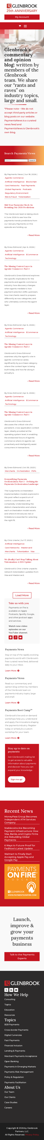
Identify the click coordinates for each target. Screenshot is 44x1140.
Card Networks (12, 185)
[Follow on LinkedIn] (11, 990)
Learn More (10, 671)
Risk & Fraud (11, 197)
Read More (34, 235)
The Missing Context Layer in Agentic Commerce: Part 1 (18, 413)
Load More (22, 595)
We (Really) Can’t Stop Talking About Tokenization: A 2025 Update (21, 560)
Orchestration (23, 471)
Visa (32, 551)
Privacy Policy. (32, 1135)
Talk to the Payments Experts (22, 956)
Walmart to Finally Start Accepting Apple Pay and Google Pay (19, 857)
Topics (7, 1004)
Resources (9, 1015)
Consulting (9, 999)
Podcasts (27, 189)
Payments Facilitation (15, 1082)
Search (32, 160)
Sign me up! (16, 779)
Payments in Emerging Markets (20, 1067)
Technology (10, 258)
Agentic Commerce (14, 178)
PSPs (33, 471)
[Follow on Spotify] (11, 637)
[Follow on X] (6, 990)
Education (9, 1010)
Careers (8, 1108)
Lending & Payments (14, 1051)
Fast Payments (28, 185)
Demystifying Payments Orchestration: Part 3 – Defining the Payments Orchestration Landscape (21, 481)
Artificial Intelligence (14, 182)
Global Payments (13, 189)
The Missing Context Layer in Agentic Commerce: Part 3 (18, 267)
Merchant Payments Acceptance (20, 1056)
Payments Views (15, 174)
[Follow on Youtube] (20, 637)
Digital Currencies (13, 1035)
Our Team (9, 1092)
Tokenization (24, 197)
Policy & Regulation (14, 1077)
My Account (22, 17)
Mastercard (26, 548)
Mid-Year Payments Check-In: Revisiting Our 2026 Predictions (19, 206)
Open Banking (11, 1061)
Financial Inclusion (13, 1045)
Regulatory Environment (16, 193)
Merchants (10, 471)
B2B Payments (11, 1024)
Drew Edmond (14, 247)
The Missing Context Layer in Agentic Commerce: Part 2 (18, 345)
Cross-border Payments (16, 1030)
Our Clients (9, 1097)
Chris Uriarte (13, 540)
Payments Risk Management (18, 1072)
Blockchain (31, 182)
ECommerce (32, 254)
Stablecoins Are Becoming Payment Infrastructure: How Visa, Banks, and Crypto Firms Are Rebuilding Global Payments (21, 834)
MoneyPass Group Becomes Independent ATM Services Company (20, 819)
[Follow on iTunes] (15, 637)
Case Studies (10, 1102)
